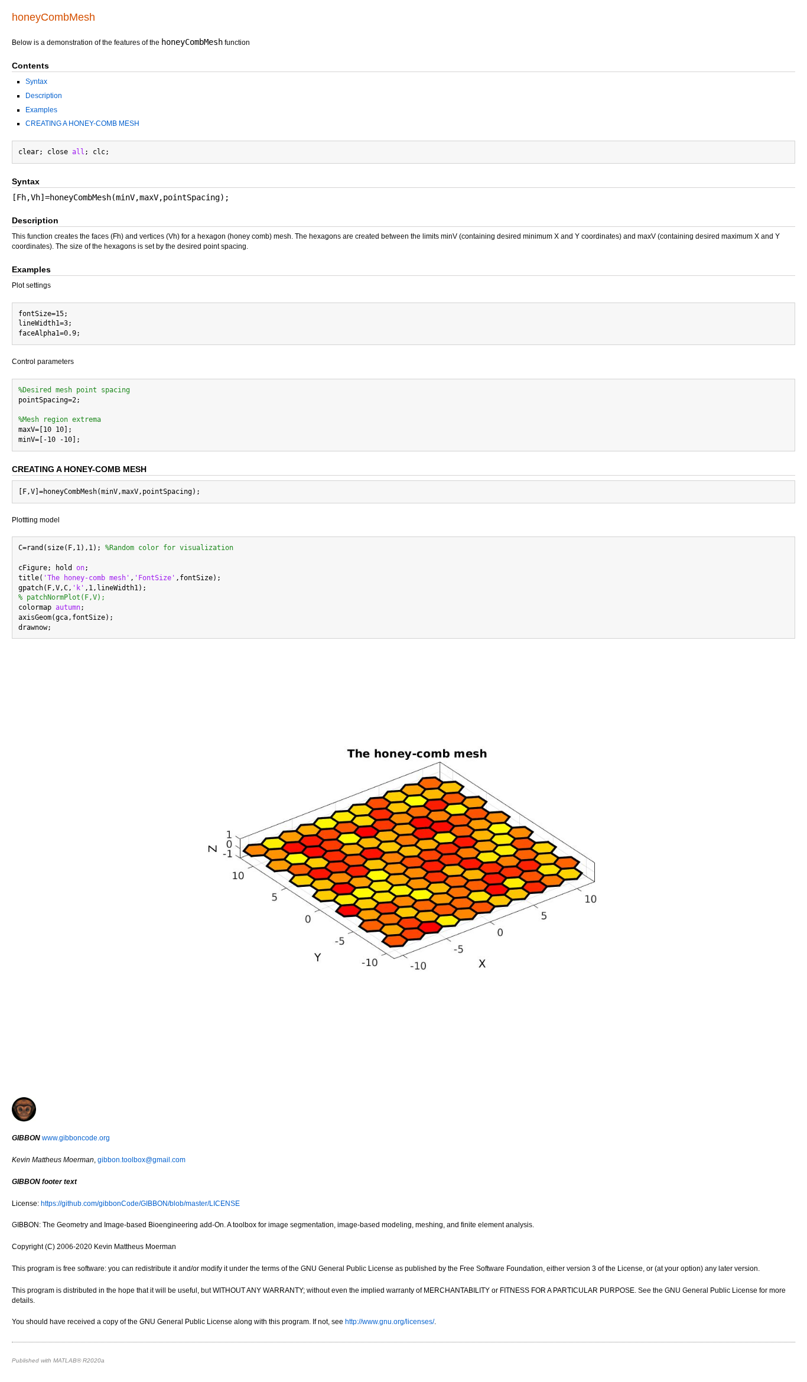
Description (43, 96)
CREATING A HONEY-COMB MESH (82, 123)
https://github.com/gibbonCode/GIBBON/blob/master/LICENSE (140, 1203)
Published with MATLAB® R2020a (58, 1360)
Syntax (36, 81)
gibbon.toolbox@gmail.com (141, 1160)
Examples (41, 110)
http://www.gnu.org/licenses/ (389, 1322)
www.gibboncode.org (76, 1138)
